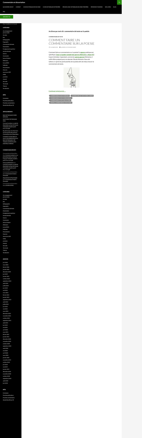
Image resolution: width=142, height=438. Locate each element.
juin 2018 (5, 383)
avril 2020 (5, 353)
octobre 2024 (6, 278)
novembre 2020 (7, 341)
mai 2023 (5, 290)
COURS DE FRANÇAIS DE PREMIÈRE (51, 7)
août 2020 (5, 348)
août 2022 (5, 302)
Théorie (5, 86)
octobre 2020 (6, 343)
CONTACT (18, 7)
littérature (5, 60)
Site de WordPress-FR (8, 105)
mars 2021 (5, 332)
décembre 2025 (7, 271)
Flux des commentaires (8, 103)
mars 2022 (5, 311)
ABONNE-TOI (6, 17)
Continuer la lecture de (57, 91)
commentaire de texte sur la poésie (60, 100)
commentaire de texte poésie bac (59, 95)
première (5, 77)
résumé (5, 79)
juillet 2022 (6, 304)
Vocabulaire (6, 88)
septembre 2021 (7, 320)
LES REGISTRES (10, 185)
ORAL (4, 74)
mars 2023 (5, 292)
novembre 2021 (7, 316)
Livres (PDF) (6, 63)
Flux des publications (8, 100)
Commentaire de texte (56, 36)
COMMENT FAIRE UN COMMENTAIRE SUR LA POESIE (71, 41)
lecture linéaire (6, 58)
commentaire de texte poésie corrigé (82, 95)
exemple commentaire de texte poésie (61, 102)
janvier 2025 (6, 276)
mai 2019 (5, 367)
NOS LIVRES (108, 7)
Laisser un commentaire (68, 47)
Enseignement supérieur (9, 49)
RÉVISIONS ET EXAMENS (96, 7)
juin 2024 (5, 288)
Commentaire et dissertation (14, 2)
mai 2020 (5, 350)
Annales (5, 35)
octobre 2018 (6, 376)
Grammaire (6, 56)
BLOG (114, 7)
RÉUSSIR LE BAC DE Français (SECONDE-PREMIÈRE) (75, 7)
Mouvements (6, 67)
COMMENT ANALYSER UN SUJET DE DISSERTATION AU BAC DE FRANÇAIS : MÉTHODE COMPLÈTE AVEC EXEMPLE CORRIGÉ (10, 140)
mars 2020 (5, 355)
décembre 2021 (7, 313)
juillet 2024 (6, 285)
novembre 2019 (7, 360)
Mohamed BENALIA (8, 162)
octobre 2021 (6, 318)
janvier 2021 (6, 336)
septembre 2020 (7, 346)
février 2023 (6, 295)
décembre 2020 (7, 339)
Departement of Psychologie (10, 177)
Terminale (5, 84)
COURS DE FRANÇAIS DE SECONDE (31, 7)
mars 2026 (5, 265)
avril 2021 (5, 329)
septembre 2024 (7, 281)
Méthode (5, 65)
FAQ (4, 11)
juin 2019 (5, 364)
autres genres (79, 57)
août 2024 (5, 283)
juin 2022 (5, 306)
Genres (5, 53)
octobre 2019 (6, 362)
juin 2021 (5, 325)
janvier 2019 (6, 369)
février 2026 (6, 267)
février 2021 (6, 334)
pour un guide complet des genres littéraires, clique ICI (75, 54)
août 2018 (5, 381)
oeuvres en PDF (7, 72)
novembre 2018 (7, 374)
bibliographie (6, 39)
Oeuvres (5, 70)
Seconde (5, 81)
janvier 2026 (6, 269)
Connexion (6, 98)
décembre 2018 (7, 371)
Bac (4, 37)
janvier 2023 (6, 297)
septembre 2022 (7, 299)
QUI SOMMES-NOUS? (8, 7)
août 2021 (5, 323)
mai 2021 (5, 327)
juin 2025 (5, 274)
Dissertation (6, 46)
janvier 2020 (6, 357)
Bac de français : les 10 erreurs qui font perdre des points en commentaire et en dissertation (10, 132)
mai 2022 (5, 309)
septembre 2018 (7, 378)
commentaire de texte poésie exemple (61, 98)
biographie (5, 42)
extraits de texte (7, 51)
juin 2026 (5, 262)
